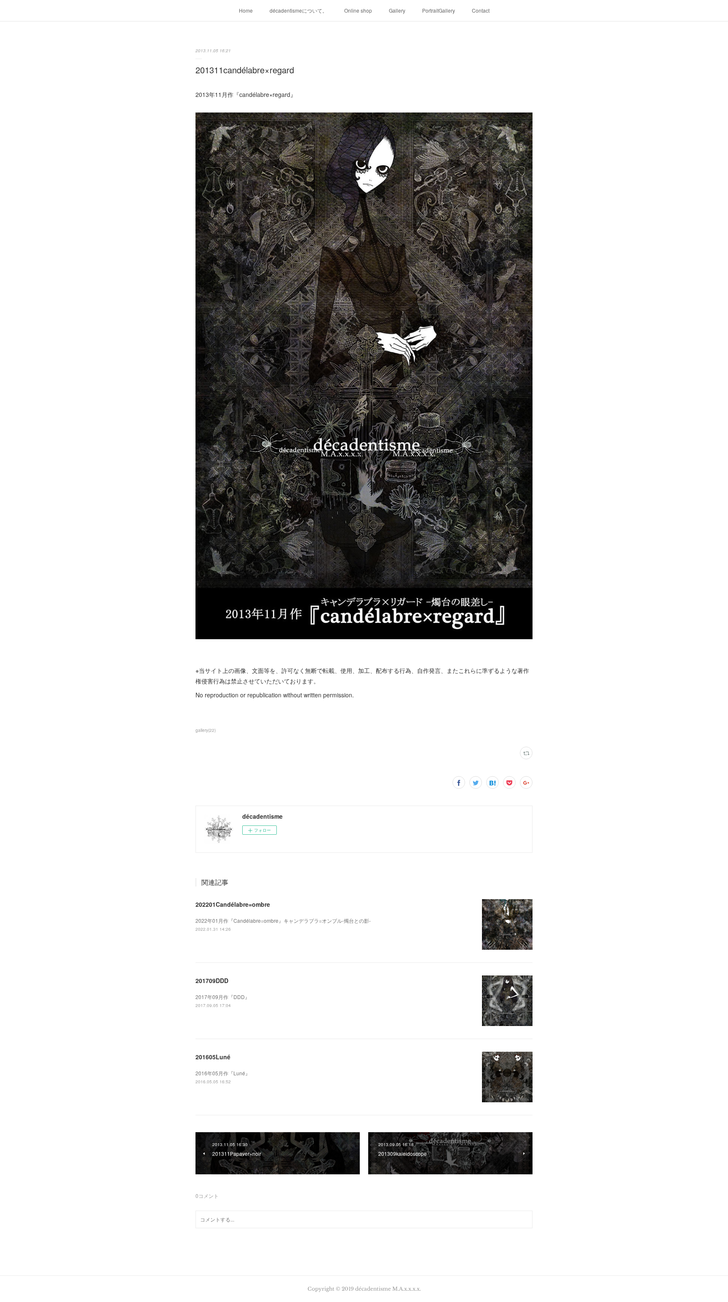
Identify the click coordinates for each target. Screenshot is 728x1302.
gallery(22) (205, 730)
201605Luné (212, 1057)
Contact (481, 10)
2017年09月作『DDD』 (222, 996)
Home (246, 10)
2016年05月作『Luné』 (222, 1073)
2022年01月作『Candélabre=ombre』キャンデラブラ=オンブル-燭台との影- (283, 920)
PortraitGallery (438, 10)
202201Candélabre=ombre (232, 904)
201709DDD (211, 980)
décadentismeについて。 (298, 10)
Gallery (397, 10)
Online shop (358, 10)
